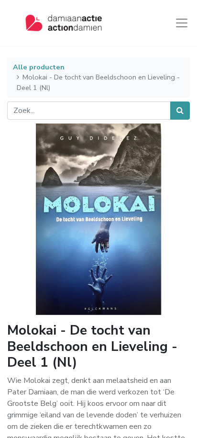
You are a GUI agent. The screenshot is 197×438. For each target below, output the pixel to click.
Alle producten (39, 67)
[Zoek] (180, 110)
